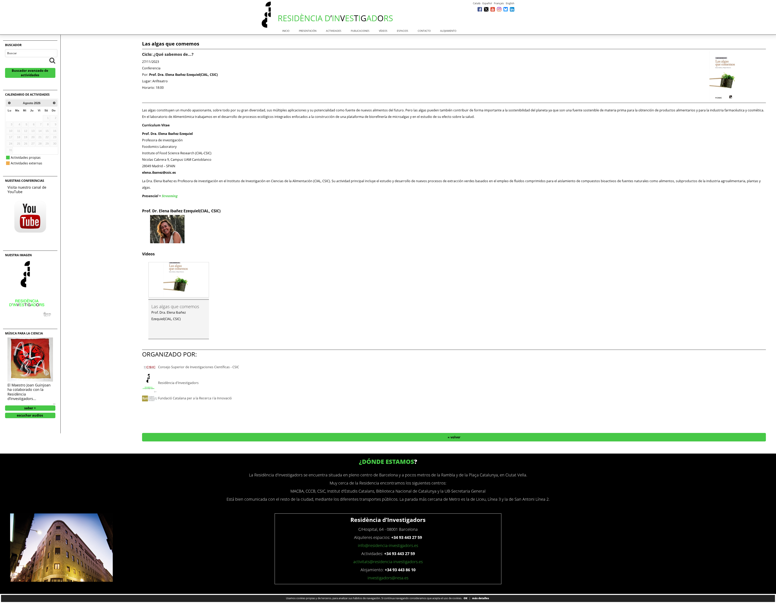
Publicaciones (360, 30)
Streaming (170, 196)
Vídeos (383, 30)
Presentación (307, 30)
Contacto (424, 30)
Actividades (333, 30)
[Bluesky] (505, 9)
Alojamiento (448, 30)
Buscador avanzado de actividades (30, 72)
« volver (454, 437)
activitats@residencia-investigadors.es (388, 561)
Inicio (285, 30)
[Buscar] (52, 60)
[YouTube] (492, 9)
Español (487, 3)
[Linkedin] (512, 9)
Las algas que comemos (175, 306)
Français (499, 3)
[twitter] (486, 9)
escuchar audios (30, 415)
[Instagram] (499, 9)
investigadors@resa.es (388, 578)
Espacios (402, 30)
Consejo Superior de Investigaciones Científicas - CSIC (198, 367)
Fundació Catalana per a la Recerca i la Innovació (195, 398)
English (510, 3)
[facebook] (480, 9)
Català (476, 3)
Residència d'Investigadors (178, 383)
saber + (30, 408)
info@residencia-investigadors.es (388, 545)
